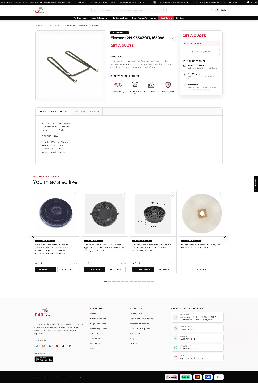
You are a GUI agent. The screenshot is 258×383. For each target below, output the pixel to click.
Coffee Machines (98, 319)
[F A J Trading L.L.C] (41, 10)
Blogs (132, 338)
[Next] (225, 236)
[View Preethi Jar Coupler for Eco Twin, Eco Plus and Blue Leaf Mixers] (221, 194)
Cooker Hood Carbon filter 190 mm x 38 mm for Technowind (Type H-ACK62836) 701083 (151, 247)
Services (94, 348)
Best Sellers (135, 333)
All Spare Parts (54, 25)
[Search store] (164, 10)
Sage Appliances (98, 323)
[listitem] (37, 346)
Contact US (135, 343)
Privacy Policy (136, 314)
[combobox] (129, 10)
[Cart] (211, 10)
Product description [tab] (53, 111)
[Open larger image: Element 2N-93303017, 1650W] (71, 66)
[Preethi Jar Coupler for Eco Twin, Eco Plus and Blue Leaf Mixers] (202, 214)
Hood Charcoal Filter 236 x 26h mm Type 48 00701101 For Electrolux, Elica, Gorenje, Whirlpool (104, 247)
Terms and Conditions (140, 323)
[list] (129, 236)
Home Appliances (98, 328)
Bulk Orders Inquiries (140, 328)
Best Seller (95, 343)
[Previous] (33, 236)
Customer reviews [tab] (86, 111)
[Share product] (173, 38)
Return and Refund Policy (142, 319)
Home (38, 25)
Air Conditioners (98, 333)
